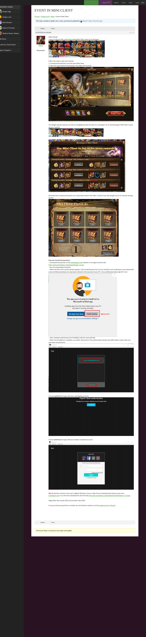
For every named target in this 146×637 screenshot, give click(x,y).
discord (113, 505)
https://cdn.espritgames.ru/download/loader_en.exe (66, 265)
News (53, 16)
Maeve (85, 21)
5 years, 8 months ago (94, 21)
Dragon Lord (45, 16)
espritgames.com (76, 262)
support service (104, 505)
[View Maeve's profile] (81, 21)
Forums (37, 16)
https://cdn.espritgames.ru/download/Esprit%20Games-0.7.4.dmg (109, 496)
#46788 (131, 32)
